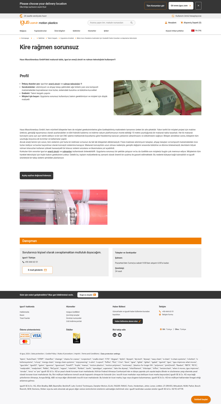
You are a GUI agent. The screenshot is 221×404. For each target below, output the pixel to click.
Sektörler (76, 31)
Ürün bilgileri (59, 31)
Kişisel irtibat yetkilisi (175, 31)
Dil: (167, 329)
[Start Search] (131, 22)
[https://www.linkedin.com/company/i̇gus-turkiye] (114, 335)
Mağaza (23, 31)
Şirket (106, 31)
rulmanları (67, 151)
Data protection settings (110, 354)
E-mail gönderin (35, 270)
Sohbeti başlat (201, 399)
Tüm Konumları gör (155, 6)
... (34, 38)
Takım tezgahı (52, 38)
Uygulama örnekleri (67, 38)
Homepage (25, 38)
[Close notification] (198, 5)
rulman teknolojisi (71, 84)
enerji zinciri (54, 84)
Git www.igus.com (179, 5)
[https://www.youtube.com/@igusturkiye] (120, 335)
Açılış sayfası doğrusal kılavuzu (36, 175)
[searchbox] (109, 22)
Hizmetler (92, 31)
